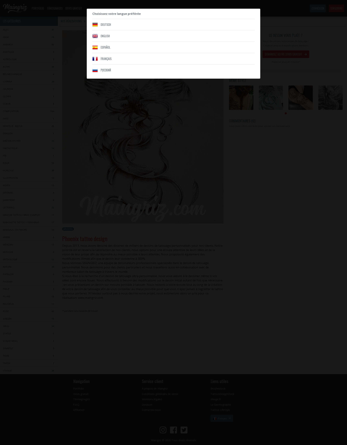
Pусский (106, 70)
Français (106, 59)
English (105, 36)
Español (105, 47)
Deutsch (106, 24)
